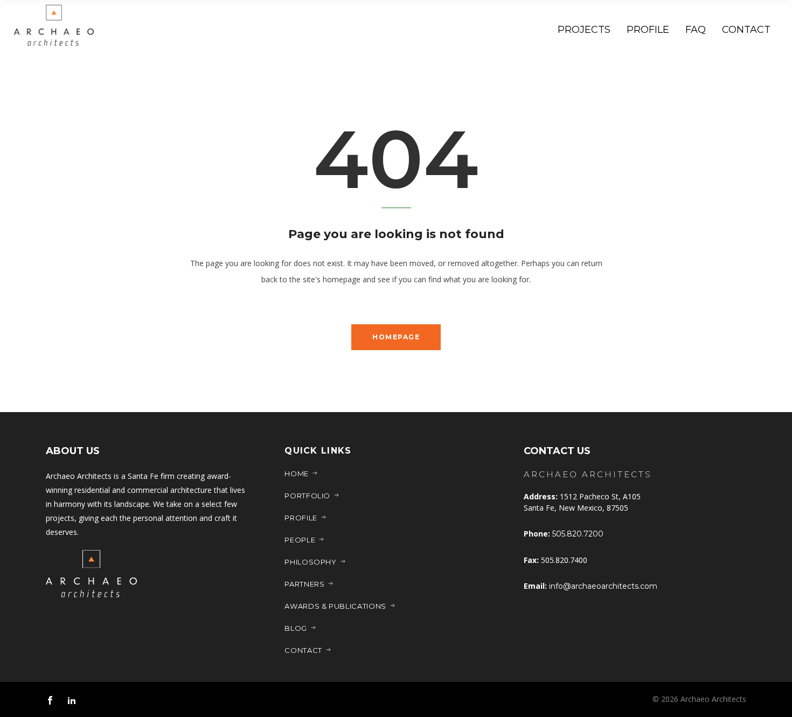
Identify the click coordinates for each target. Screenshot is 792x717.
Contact (303, 650)
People (299, 539)
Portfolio (307, 495)
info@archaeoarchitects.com (603, 586)
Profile (300, 517)
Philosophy (310, 562)
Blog (295, 628)
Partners (304, 584)
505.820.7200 (577, 534)
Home (296, 473)
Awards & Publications (335, 606)
